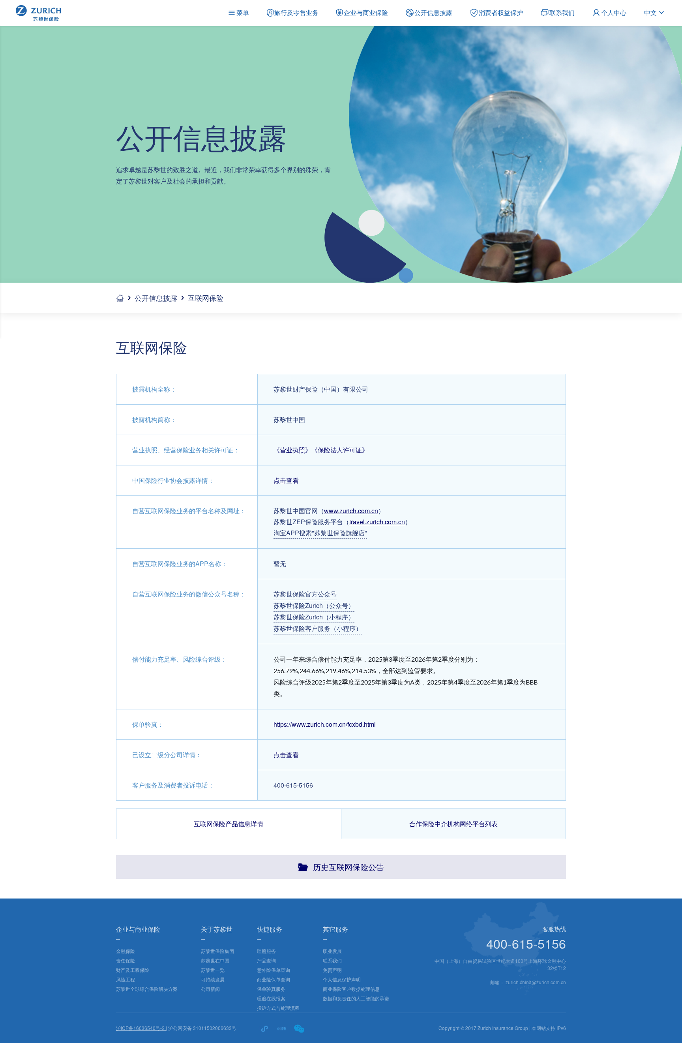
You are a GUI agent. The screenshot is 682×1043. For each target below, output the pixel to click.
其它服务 (335, 929)
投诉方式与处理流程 (278, 1007)
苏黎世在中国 (215, 960)
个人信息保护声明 (342, 979)
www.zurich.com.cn (351, 510)
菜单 (242, 12)
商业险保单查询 (273, 979)
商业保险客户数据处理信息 (351, 988)
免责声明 (332, 969)
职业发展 (332, 950)
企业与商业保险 (366, 12)
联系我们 (562, 12)
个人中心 (613, 12)
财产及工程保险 (132, 969)
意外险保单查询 (273, 969)
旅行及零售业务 (296, 12)
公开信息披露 (433, 12)
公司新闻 (210, 988)
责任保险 (125, 960)
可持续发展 (213, 979)
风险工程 (125, 979)
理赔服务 (266, 950)
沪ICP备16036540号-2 (141, 1027)
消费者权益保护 (501, 12)
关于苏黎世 (216, 929)
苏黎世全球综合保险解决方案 (147, 988)
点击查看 (286, 480)
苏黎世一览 (213, 969)
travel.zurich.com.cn (377, 521)
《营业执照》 (292, 449)
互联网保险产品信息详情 (228, 823)
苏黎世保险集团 (217, 950)
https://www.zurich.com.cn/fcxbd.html (325, 724)
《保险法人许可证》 (339, 449)
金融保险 (125, 950)
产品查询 (266, 960)
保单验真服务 (271, 988)
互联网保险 (205, 298)
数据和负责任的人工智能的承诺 (356, 998)
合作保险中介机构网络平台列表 (453, 823)
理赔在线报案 (271, 998)
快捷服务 (269, 929)
